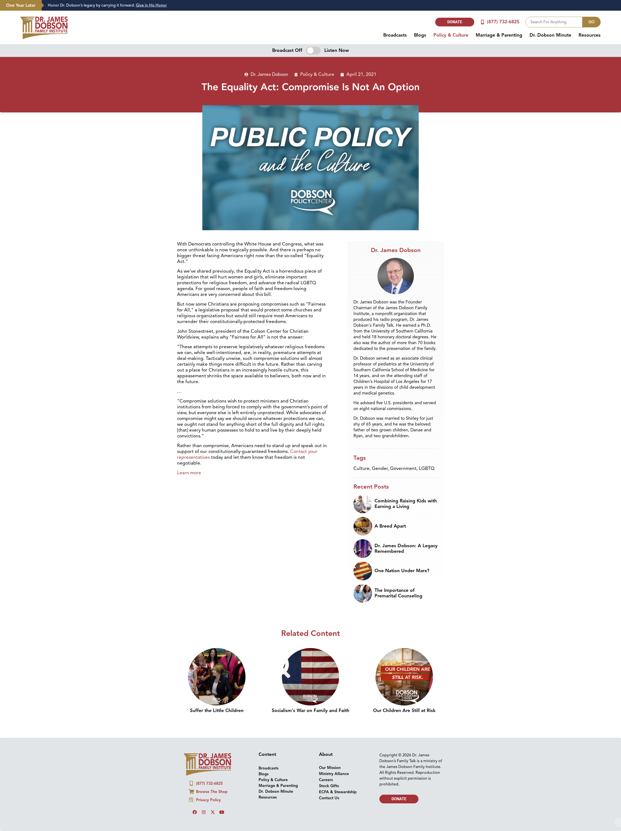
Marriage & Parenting (499, 35)
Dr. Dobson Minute (550, 35)
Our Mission (330, 767)
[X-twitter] (212, 812)
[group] (329, 5)
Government (403, 468)
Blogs (420, 35)
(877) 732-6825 (503, 22)
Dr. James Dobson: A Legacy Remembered (406, 548)
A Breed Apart (390, 526)
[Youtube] (221, 812)
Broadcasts (395, 35)
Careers (326, 779)
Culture (361, 468)
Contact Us (329, 798)
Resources (590, 35)
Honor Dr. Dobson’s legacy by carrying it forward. (107, 5)
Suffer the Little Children (217, 710)
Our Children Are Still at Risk (404, 710)
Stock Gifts (329, 786)
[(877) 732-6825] (482, 22)
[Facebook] (194, 812)
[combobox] (553, 22)
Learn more (189, 473)
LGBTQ (426, 468)
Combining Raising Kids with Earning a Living (406, 503)
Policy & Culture (450, 35)
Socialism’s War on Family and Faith (310, 710)
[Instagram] (203, 812)
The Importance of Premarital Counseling (398, 593)
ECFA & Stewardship (338, 792)
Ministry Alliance (334, 773)
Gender (380, 468)
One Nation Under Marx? (402, 571)
